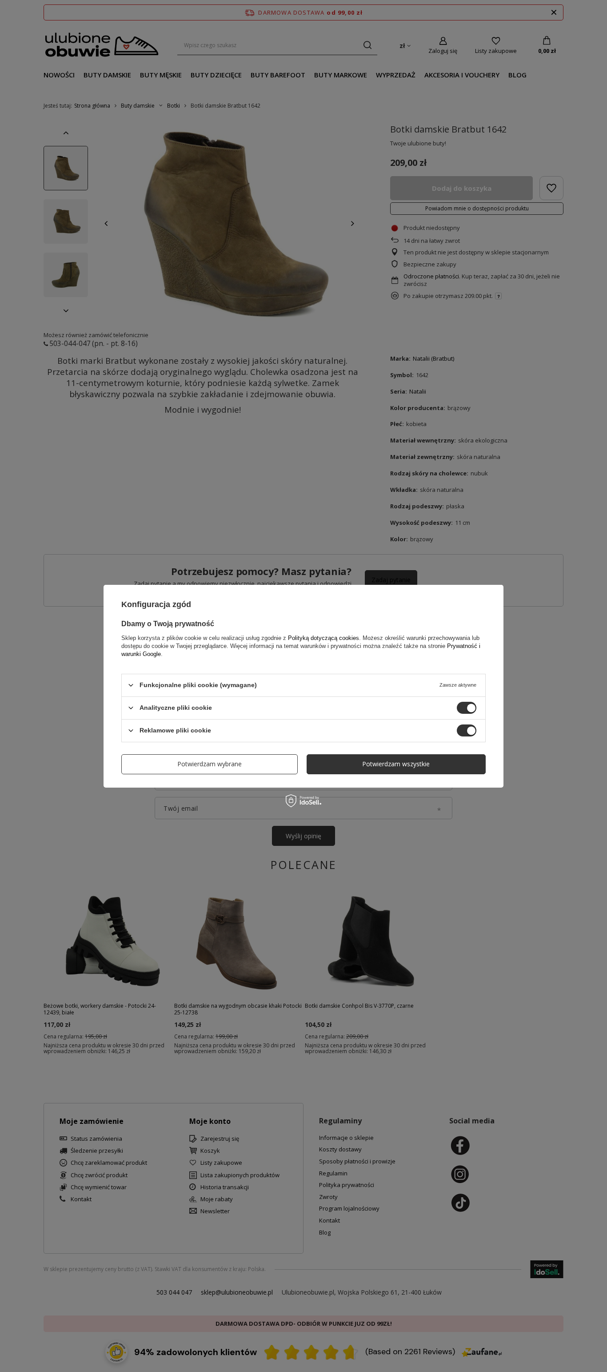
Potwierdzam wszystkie (396, 764)
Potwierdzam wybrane (209, 764)
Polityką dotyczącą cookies (323, 637)
